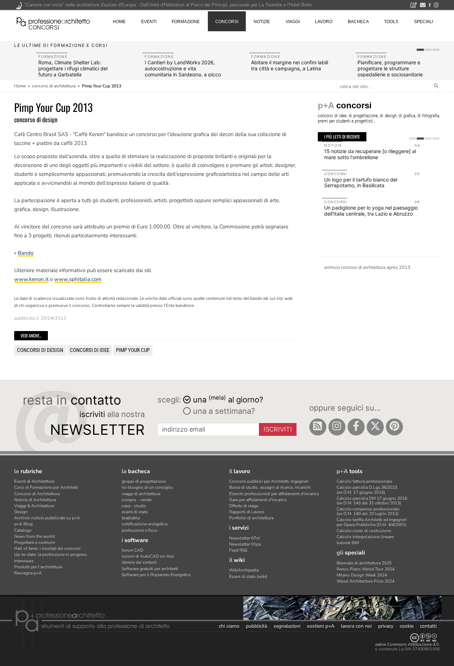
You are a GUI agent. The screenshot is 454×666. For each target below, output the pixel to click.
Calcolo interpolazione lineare (365, 537)
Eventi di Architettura (34, 481)
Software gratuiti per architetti (150, 569)
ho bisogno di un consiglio (147, 487)
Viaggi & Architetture (34, 506)
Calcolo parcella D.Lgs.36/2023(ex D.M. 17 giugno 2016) (367, 489)
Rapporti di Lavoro (246, 512)
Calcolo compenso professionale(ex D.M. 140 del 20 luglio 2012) (368, 511)
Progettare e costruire (34, 542)
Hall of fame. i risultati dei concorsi (47, 548)
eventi (148, 21)
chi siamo (229, 626)
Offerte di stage (243, 506)
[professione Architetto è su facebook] (356, 426)
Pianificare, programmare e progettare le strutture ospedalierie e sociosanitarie (390, 68)
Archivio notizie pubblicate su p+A (47, 518)
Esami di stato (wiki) (248, 576)
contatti (428, 626)
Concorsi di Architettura (37, 494)
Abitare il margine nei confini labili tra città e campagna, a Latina (289, 65)
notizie (262, 21)
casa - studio (134, 506)
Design (21, 512)
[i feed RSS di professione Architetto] (317, 426)
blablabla (131, 518)
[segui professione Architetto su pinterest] (394, 426)
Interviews (24, 561)
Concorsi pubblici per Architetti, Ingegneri (269, 481)
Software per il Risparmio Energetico (156, 575)
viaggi (293, 21)
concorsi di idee (89, 350)
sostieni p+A (320, 626)
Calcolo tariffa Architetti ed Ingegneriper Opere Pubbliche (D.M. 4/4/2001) (372, 522)
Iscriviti (278, 429)
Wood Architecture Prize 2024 (365, 581)
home (119, 21)
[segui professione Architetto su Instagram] (336, 426)
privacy (385, 626)
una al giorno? (228, 399)
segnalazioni (286, 626)
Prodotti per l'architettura (38, 567)
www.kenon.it (31, 279)
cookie (407, 626)
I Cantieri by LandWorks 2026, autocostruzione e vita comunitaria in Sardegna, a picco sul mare (183, 71)
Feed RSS (238, 550)
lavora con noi (356, 626)
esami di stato (135, 512)
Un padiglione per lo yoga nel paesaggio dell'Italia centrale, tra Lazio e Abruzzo (367, 211)
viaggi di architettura (141, 494)
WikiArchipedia (244, 570)
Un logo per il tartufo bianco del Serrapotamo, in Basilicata (356, 183)
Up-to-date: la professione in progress (50, 554)
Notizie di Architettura (35, 500)
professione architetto (53, 21)
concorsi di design (40, 350)
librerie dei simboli (139, 562)
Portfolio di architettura (251, 518)
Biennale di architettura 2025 (364, 563)
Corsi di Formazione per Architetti (46, 487)
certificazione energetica (144, 524)
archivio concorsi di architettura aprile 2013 (367, 267)
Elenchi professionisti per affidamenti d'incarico (274, 494)
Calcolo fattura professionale (364, 481)
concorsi (43, 28)
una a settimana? (223, 411)
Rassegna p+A (28, 573)
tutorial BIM (348, 543)
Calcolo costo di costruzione (364, 531)
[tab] (420, 50)
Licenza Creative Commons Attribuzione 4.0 (397, 644)
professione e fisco (139, 530)
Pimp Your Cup (133, 350)
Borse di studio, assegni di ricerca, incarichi (270, 487)
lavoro (323, 21)
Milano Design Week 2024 (362, 575)
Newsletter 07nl (244, 538)
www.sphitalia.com (77, 279)
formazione (186, 21)
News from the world (34, 536)
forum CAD (132, 550)
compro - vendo (137, 500)
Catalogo (23, 530)
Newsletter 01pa (245, 544)
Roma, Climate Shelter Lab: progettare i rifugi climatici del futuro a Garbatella (72, 68)
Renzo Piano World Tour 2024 (365, 569)
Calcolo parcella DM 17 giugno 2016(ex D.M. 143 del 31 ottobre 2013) (372, 501)
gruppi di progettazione (144, 481)
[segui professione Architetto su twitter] (375, 426)
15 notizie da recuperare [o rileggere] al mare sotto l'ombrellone (366, 154)
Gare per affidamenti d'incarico (258, 500)
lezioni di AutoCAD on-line (148, 556)
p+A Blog (23, 524)
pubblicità (256, 626)
